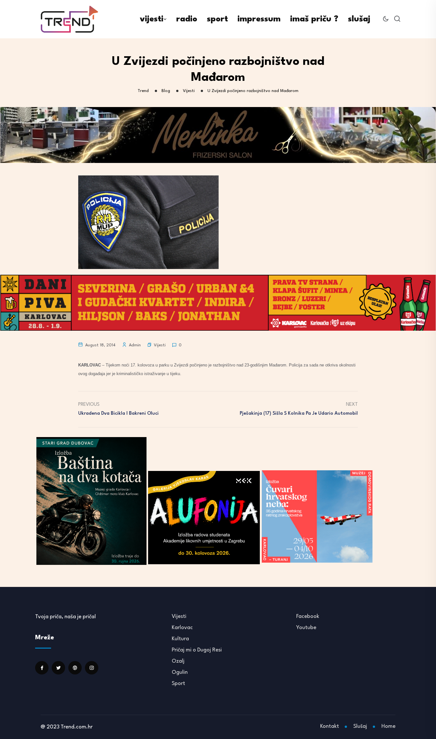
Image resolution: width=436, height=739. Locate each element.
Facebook (307, 616)
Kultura (180, 639)
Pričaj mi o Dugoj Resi (197, 650)
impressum (259, 19)
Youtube (306, 627)
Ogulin (180, 672)
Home (388, 726)
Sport (178, 683)
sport (217, 19)
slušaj (359, 19)
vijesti (151, 19)
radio (186, 19)
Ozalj (178, 661)
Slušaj (360, 726)
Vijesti (160, 345)
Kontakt (329, 726)
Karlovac (182, 627)
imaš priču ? (314, 19)
